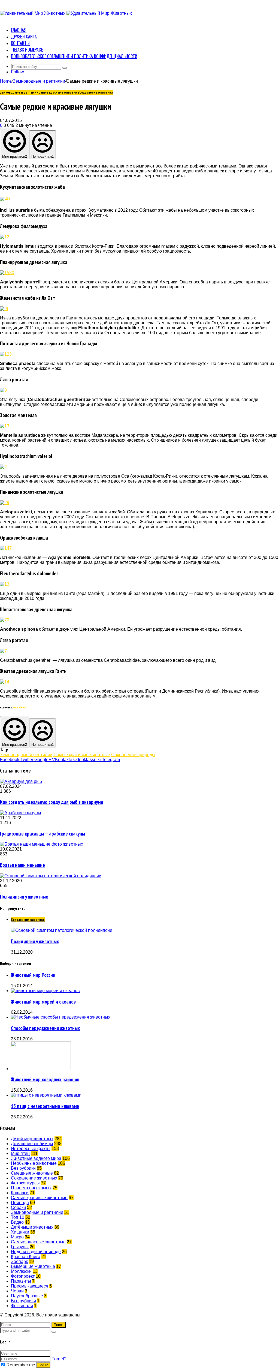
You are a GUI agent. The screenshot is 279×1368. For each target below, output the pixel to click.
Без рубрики (23, 1168)
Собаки (18, 1207)
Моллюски (21, 1271)
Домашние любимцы (32, 1143)
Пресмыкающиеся (29, 1286)
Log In (43, 1365)
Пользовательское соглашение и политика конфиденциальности (74, 56)
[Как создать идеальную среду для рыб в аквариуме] (21, 781)
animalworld (20, 707)
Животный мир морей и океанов (43, 1001)
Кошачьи (20, 1192)
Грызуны (20, 1246)
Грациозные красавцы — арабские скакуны (42, 833)
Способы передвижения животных (45, 1028)
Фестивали (22, 1305)
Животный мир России (33, 975)
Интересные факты (30, 1148)
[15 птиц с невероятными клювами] (46, 1095)
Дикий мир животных (32, 1138)
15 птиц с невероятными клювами (45, 1106)
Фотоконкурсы (25, 1183)
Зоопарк (19, 1261)
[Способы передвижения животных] (60, 1017)
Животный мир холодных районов (45, 1079)
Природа (20, 1202)
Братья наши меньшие (22, 865)
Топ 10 (17, 1217)
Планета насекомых (31, 1188)
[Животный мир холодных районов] (41, 1068)
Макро (17, 1237)
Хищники (20, 1232)
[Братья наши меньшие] (41, 844)
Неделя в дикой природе (36, 1251)
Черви (17, 1291)
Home (6, 81)
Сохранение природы (133, 754)
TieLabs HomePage (27, 49)
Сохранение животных (96, 92)
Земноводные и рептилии (39, 81)
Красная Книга (25, 1256)
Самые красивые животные (58, 92)
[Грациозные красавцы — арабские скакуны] (20, 812)
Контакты (20, 43)
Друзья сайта (24, 36)
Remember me (20, 1365)
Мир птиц (20, 1153)
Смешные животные (32, 1173)
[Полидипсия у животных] (50, 875)
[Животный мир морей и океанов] (45, 990)
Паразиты (21, 1281)
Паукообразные (27, 1296)
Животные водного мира (36, 1158)
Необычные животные (34, 1163)
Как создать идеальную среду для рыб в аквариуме (51, 802)
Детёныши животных (32, 1227)
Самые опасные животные (38, 1242)
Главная (18, 30)
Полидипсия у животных (24, 896)
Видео (17, 1222)
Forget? (58, 1359)
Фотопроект (23, 1276)
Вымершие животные (33, 1266)
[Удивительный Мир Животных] (66, 13)
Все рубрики (23, 1300)
